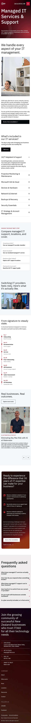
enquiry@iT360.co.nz (9, 652)
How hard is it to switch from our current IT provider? (14, 589)
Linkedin (3, 706)
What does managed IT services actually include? (14, 573)
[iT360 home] (3, 4)
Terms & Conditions (13, 715)
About (3, 675)
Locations (3, 688)
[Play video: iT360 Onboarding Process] (15, 301)
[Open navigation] (28, 3)
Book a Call (7, 664)
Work (2, 683)
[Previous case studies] (24, 457)
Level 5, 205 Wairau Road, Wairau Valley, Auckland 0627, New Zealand (14, 645)
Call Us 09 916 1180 (19, 3)
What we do (4, 679)
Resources (4, 692)
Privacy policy (4, 715)
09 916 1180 (7, 658)
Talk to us (6, 149)
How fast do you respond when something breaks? (15, 578)
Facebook (4, 710)
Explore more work (8, 401)
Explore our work (7, 544)
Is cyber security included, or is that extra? (15, 600)
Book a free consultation (10, 122)
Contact (3, 696)
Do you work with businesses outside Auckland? (13, 595)
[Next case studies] (28, 457)
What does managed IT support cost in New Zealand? (14, 584)
